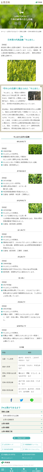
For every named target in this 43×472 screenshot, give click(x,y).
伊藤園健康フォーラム (31, 444)
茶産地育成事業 (8, 449)
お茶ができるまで (12, 408)
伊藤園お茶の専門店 (9, 454)
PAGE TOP (21, 438)
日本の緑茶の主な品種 (11, 416)
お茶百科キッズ (8, 444)
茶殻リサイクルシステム (32, 449)
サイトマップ (28, 458)
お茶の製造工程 (7, 431)
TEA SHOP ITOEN (29, 454)
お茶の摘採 (5, 427)
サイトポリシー (8, 458)
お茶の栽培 (5, 423)
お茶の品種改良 (8, 419)
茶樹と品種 (5, 412)
